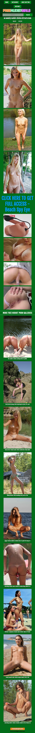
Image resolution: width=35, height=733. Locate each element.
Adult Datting (26, 2)
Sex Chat (17, 6)
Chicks (20, 21)
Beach (14, 21)
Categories (15, 2)
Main (6, 2)
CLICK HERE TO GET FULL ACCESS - (17, 204)
